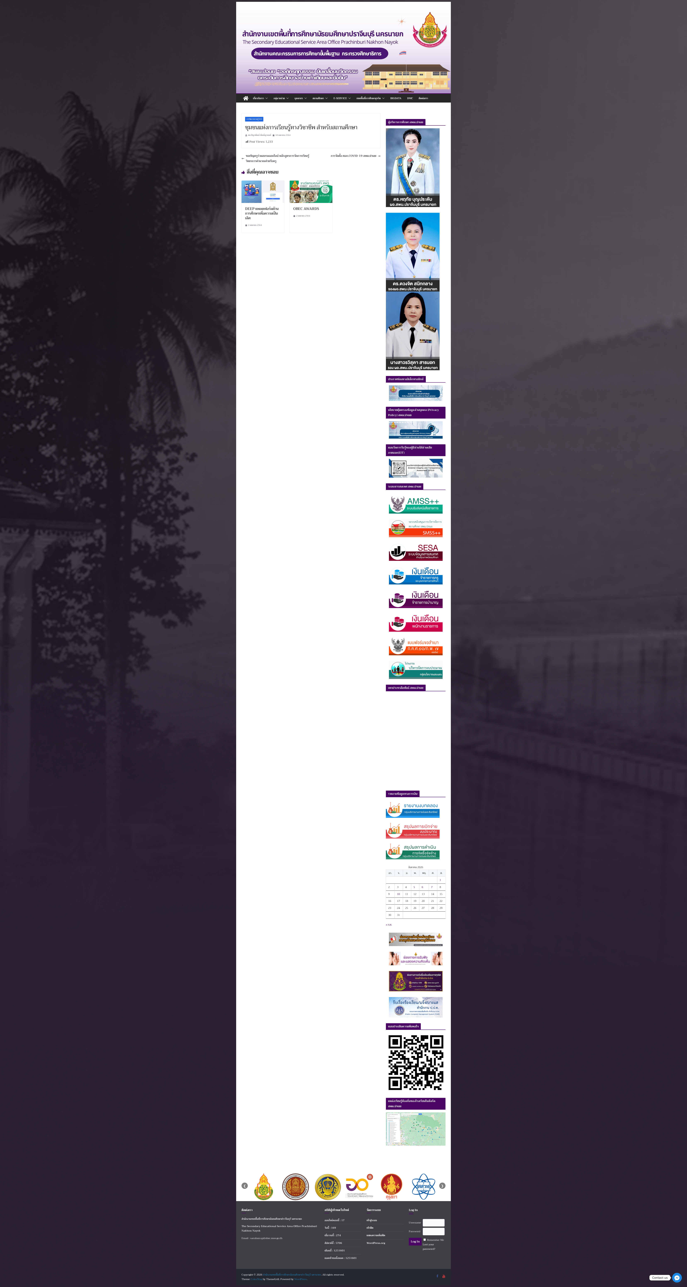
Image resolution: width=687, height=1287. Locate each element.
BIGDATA (395, 98)
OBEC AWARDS (306, 209)
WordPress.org (376, 1243)
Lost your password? (429, 1246)
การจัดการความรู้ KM (254, 119)
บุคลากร (298, 98)
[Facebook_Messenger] (677, 1278)
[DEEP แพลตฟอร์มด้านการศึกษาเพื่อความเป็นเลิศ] (263, 183)
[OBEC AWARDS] (311, 183)
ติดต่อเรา (423, 98)
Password (414, 1231)
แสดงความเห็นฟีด (376, 1235)
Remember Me (435, 1240)
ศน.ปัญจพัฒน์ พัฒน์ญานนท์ (259, 135)
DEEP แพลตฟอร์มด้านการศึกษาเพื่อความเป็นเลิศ (262, 213)
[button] (266, 98)
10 (398, 894)
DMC (410, 98)
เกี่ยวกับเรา (258, 98)
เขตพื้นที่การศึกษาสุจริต (369, 98)
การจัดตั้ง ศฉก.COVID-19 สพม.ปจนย (353, 155)
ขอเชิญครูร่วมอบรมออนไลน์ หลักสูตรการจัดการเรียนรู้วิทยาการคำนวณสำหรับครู (277, 158)
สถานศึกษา (318, 98)
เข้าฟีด (370, 1228)
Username (415, 1222)
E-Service (340, 98)
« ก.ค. (389, 924)
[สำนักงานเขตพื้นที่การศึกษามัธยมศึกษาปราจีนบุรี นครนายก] (343, 12)
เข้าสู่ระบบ (372, 1220)
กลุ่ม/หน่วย (279, 98)
